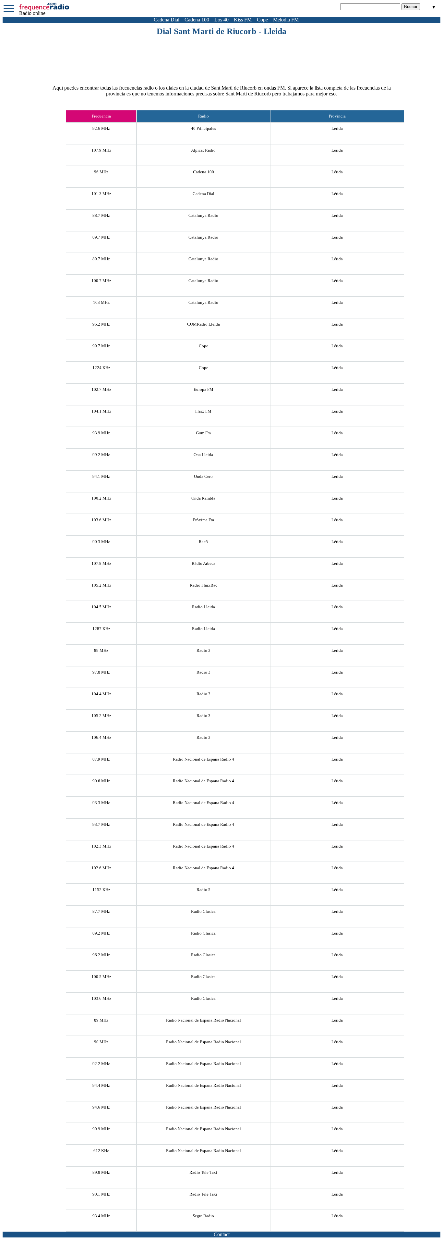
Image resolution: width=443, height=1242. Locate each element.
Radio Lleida (203, 606)
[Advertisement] (221, 54)
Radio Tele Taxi (203, 1172)
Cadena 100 (197, 19)
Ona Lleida (203, 454)
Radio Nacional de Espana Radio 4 (203, 759)
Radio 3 (203, 650)
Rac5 (203, 541)
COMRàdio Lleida (203, 324)
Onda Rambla (203, 498)
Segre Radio (203, 1215)
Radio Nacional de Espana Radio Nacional (203, 1020)
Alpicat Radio (203, 150)
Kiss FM (243, 19)
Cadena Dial (166, 19)
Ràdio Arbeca (203, 563)
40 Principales (203, 128)
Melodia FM (286, 19)
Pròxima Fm (203, 519)
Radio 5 (203, 889)
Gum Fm (203, 432)
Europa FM (203, 389)
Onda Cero (203, 476)
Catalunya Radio (203, 215)
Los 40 (221, 19)
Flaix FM (203, 411)
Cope (262, 19)
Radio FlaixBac (203, 585)
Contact (222, 1234)
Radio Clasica (203, 911)
